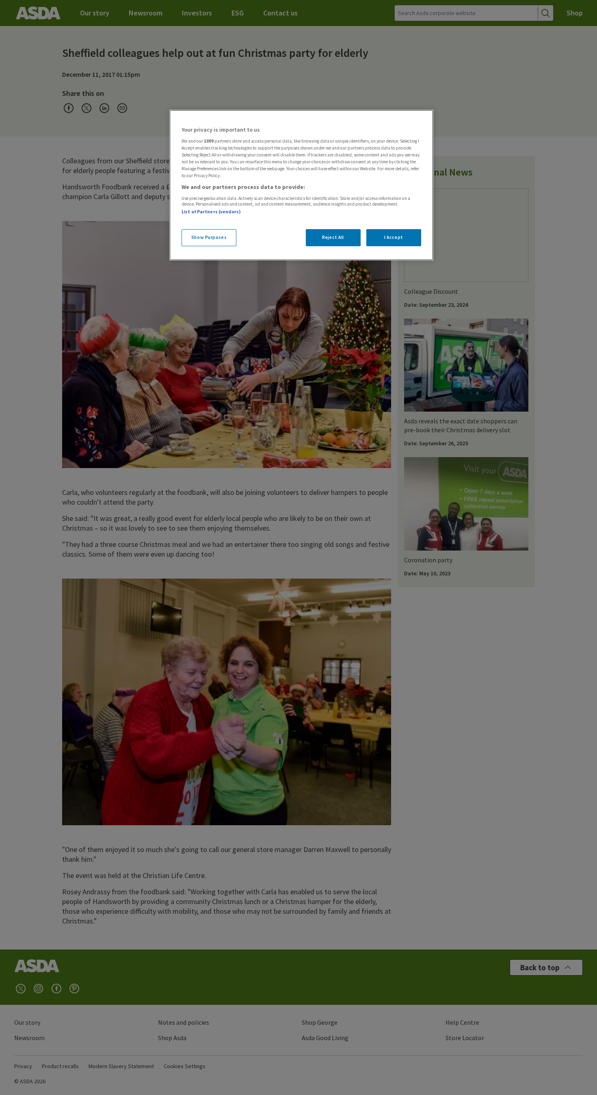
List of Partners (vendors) (211, 212)
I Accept (393, 237)
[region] (301, 185)
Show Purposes (209, 237)
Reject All (333, 237)
